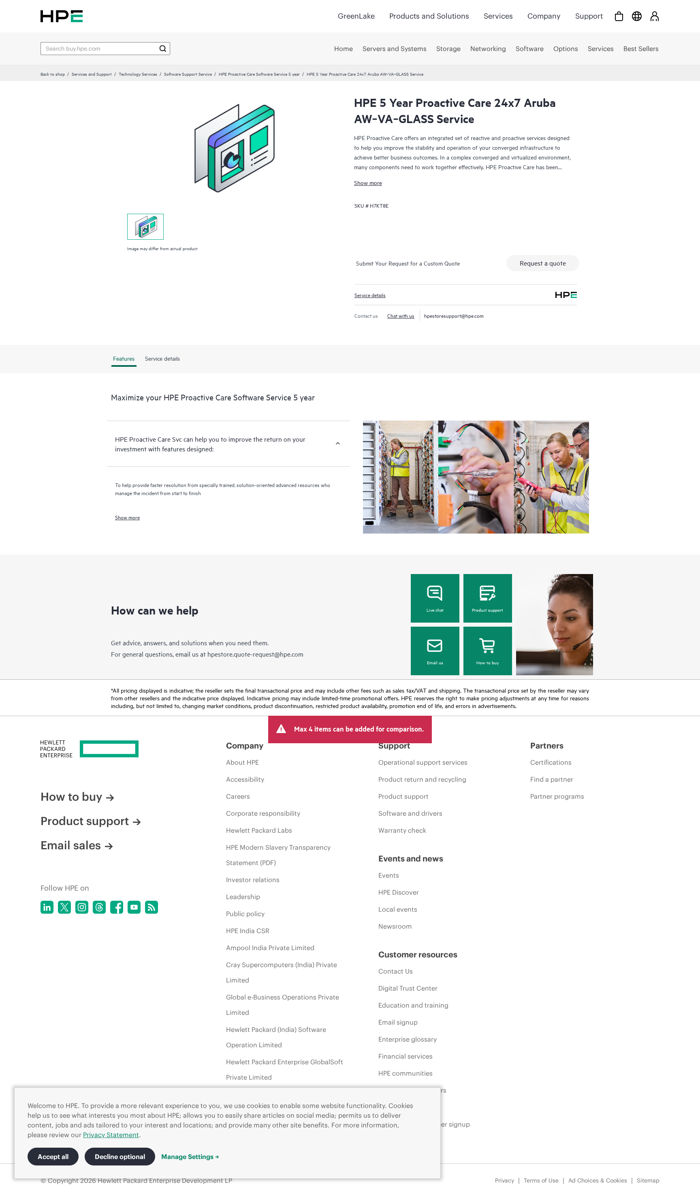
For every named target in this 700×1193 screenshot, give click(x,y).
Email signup (398, 1022)
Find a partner (551, 779)
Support (589, 16)
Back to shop (53, 73)
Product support (487, 609)
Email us (435, 662)
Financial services (405, 1056)
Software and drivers (410, 813)
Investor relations (253, 880)
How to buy (487, 662)
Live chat (435, 609)
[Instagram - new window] (81, 907)
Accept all (53, 1157)
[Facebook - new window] (116, 907)
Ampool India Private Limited (270, 948)
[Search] (163, 48)
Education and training (413, 1005)
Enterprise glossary (407, 1039)
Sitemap (648, 1180)
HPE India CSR (247, 931)
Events (388, 875)
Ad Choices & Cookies (597, 1180)
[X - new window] (64, 907)
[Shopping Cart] (619, 16)
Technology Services (138, 73)
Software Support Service (188, 73)
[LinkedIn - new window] (47, 907)
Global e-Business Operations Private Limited (282, 1004)
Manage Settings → (190, 1157)
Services (498, 16)
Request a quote (543, 262)
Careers (238, 796)
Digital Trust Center (408, 988)
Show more (368, 182)
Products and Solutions (429, 16)
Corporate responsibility (263, 813)
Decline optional (120, 1157)
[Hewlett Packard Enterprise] (62, 16)
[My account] (654, 16)
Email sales (71, 845)
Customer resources (417, 954)
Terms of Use (541, 1180)
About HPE (242, 762)
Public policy (245, 914)
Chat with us (400, 315)
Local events (397, 909)
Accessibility (245, 779)
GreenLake (356, 16)
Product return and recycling (422, 779)
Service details (370, 294)
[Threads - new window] (99, 907)
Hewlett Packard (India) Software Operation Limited (276, 1037)
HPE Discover (398, 892)
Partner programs (557, 796)
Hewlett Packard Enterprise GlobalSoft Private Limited (284, 1069)
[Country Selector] (637, 16)
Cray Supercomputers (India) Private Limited (281, 972)
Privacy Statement (111, 1135)
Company (544, 16)
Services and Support (92, 73)
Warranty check (402, 830)
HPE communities (405, 1073)
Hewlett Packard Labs (259, 830)
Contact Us (395, 971)
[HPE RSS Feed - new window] (151, 907)
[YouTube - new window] (134, 907)
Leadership (243, 897)
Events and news (410, 858)
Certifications (551, 762)
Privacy (504, 1180)
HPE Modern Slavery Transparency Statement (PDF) (278, 855)
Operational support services (422, 762)
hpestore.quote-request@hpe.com (255, 653)
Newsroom (395, 926)
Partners (546, 745)
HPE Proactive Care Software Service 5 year (259, 73)
